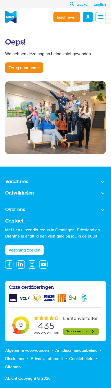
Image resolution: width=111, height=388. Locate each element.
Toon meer (55, 182)
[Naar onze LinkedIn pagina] (21, 264)
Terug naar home (24, 68)
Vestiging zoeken (24, 250)
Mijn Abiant (88, 17)
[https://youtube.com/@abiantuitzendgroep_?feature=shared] (43, 264)
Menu (101, 17)
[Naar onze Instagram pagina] (32, 264)
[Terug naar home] (11, 17)
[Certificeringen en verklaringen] (13, 298)
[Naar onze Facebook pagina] (9, 264)
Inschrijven (67, 18)
